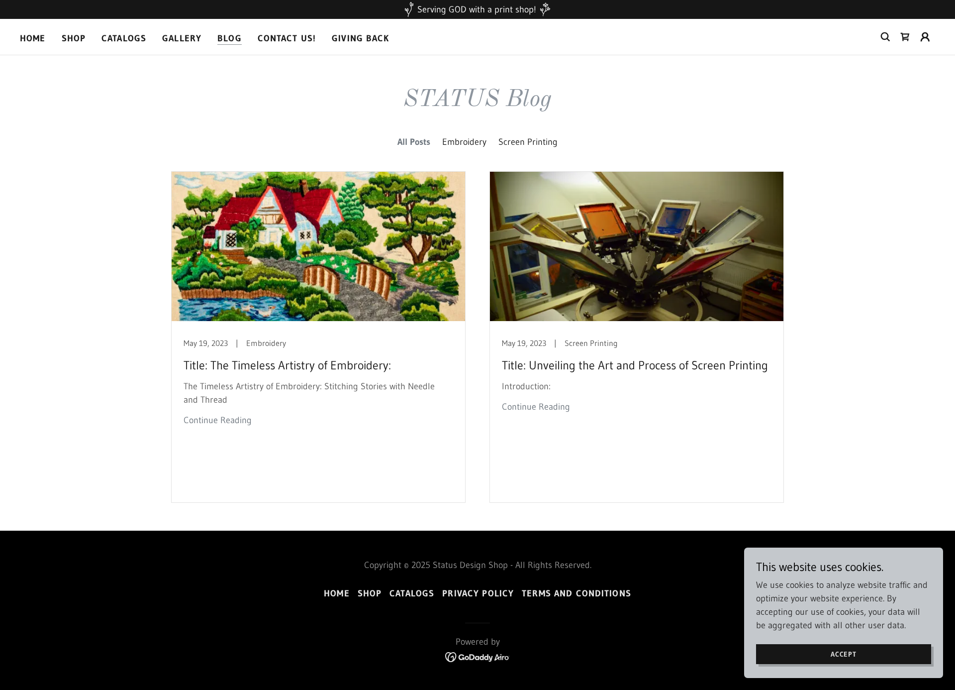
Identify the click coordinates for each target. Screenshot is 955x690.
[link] (905, 37)
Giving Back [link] (360, 38)
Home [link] (33, 38)
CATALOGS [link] (123, 38)
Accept (844, 654)
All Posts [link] (413, 141)
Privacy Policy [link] (478, 593)
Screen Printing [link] (528, 141)
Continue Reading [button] (218, 420)
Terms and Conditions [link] (576, 593)
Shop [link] (74, 38)
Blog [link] (229, 38)
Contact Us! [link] (287, 38)
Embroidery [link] (464, 141)
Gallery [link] (181, 38)
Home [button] (337, 593)
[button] (925, 37)
